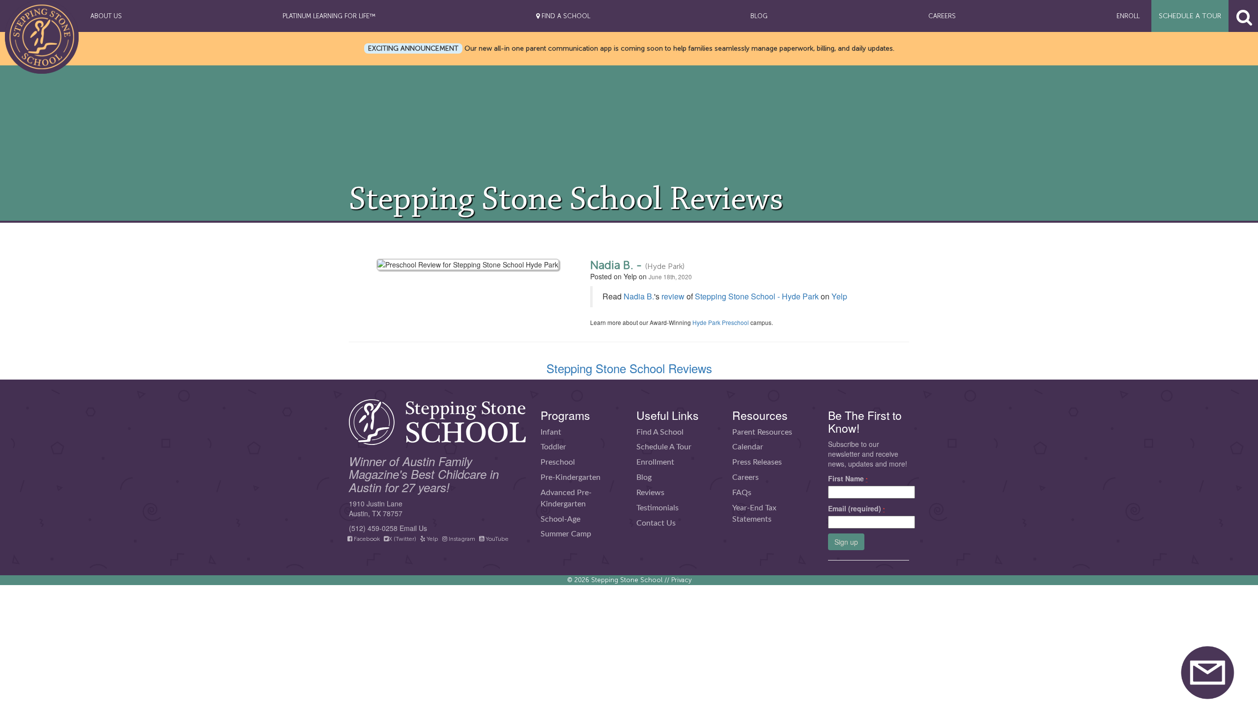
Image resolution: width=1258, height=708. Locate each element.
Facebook (366, 538)
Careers (745, 477)
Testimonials (657, 508)
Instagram (461, 538)
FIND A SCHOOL (565, 16)
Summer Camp (566, 534)
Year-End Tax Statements (754, 513)
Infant (551, 432)
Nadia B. (639, 296)
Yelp (839, 296)
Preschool (558, 462)
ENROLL (1128, 16)
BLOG (759, 16)
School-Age (560, 519)
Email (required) (856, 508)
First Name (848, 478)
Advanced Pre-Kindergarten (566, 498)
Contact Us (656, 523)
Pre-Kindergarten (570, 477)
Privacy (681, 580)
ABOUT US (106, 16)
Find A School (660, 432)
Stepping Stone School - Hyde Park (757, 296)
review (673, 296)
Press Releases (757, 462)
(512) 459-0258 (373, 528)
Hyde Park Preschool (720, 322)
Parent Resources (762, 432)
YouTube (496, 538)
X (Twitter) (402, 538)
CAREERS (942, 16)
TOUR (1190, 16)
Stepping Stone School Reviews (629, 368)
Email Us (413, 528)
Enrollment (655, 462)
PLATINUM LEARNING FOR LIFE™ (329, 16)
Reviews (650, 493)
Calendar (747, 447)
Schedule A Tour (663, 447)
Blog (644, 477)
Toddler (553, 447)
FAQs (741, 493)
